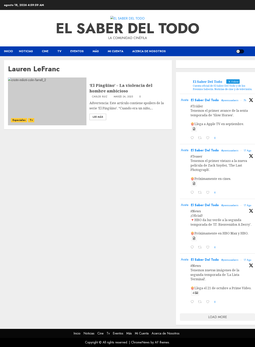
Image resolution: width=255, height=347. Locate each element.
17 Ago (247, 150)
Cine (45, 51)
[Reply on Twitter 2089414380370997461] (193, 248)
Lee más (98, 117)
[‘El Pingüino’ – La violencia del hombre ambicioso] (47, 101)
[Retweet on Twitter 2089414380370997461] (201, 248)
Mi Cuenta (115, 51)
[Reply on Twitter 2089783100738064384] (193, 138)
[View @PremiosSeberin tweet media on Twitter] (194, 129)
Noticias (26, 51)
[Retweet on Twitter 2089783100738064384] (201, 138)
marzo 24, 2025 (123, 96)
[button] (248, 51)
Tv (59, 51)
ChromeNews (140, 342)
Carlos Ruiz (99, 96)
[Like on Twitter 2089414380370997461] (209, 248)
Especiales (19, 120)
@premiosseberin (229, 100)
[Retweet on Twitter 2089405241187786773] (201, 302)
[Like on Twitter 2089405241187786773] (209, 302)
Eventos (77, 51)
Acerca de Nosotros (149, 51)
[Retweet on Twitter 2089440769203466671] (201, 193)
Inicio (8, 51)
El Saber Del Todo (205, 100)
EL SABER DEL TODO (127, 28)
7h (245, 100)
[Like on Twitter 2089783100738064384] (209, 138)
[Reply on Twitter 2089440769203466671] (193, 193)
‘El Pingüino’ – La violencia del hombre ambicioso (120, 88)
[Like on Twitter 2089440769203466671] (209, 193)
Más (96, 51)
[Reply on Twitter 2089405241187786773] (193, 302)
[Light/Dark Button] (240, 51)
